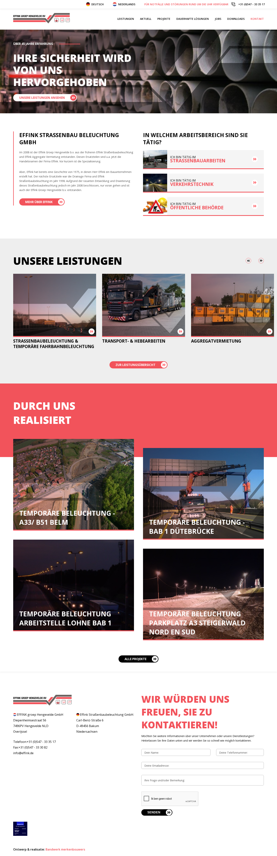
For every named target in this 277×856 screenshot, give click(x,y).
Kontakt (257, 19)
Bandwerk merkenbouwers (65, 849)
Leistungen (125, 19)
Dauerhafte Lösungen (192, 19)
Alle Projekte (135, 659)
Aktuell (145, 19)
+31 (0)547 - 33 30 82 (32, 747)
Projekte (163, 19)
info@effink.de (23, 753)
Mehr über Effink (39, 202)
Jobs (218, 19)
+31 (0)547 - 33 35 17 (204, 4)
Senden (153, 812)
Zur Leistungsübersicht (135, 365)
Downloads (236, 19)
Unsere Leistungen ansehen (42, 98)
